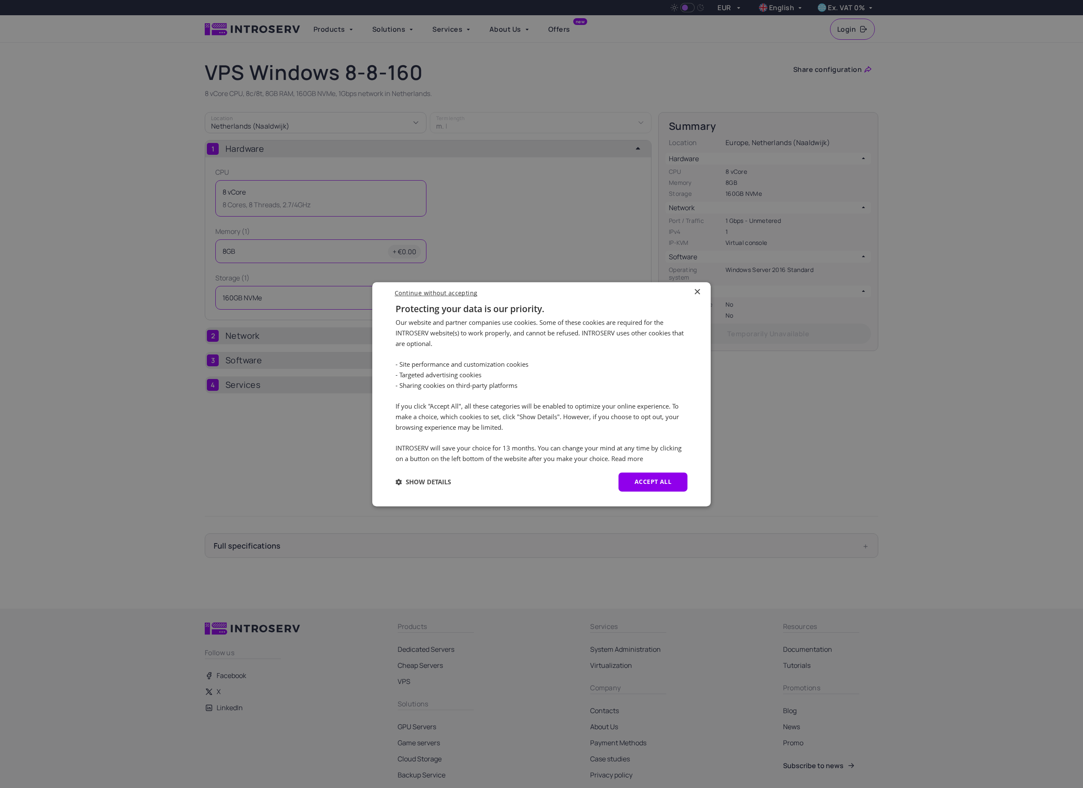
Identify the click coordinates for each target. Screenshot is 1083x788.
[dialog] (541, 394)
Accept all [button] (653, 482)
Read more (627, 458)
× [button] (697, 292)
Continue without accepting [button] (436, 293)
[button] (423, 481)
